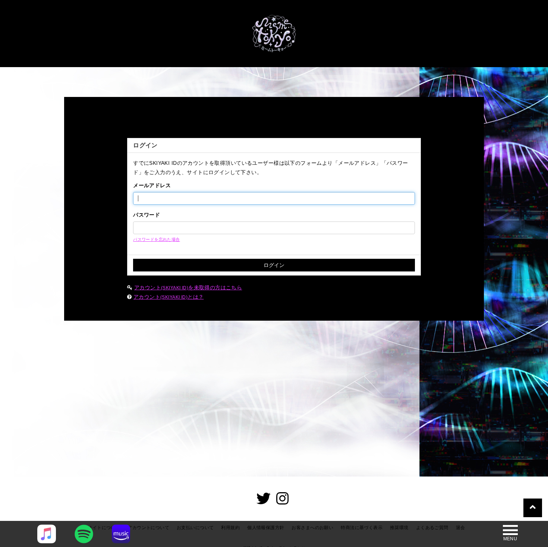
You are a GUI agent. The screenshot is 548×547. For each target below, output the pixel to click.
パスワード (146, 215)
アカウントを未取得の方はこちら (188, 287)
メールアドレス (152, 185)
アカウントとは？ (168, 297)
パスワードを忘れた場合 (156, 239)
